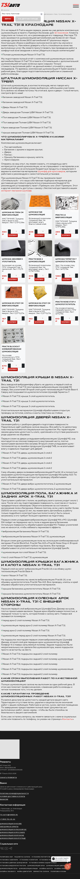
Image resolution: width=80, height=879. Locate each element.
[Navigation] (76, 6)
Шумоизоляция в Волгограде (13, 838)
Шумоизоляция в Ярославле (12, 832)
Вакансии (4, 799)
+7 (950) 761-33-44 (7, 819)
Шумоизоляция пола (8, 868)
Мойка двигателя (24, 871)
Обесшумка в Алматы (9, 826)
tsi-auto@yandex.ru (9, 814)
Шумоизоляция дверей (55, 865)
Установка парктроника (49, 859)
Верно (8, 19)
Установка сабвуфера (9, 859)
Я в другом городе (28, 19)
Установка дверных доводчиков (14, 862)
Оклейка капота (46, 868)
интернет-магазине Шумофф (16, 191)
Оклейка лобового (8, 871)
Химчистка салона (41, 871)
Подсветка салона (22, 857)
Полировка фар (6, 857)
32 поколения (61, 33)
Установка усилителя (29, 859)
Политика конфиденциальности (14, 793)
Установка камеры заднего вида (43, 862)
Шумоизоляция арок (36, 865)
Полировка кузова (58, 871)
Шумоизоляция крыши (28, 868)
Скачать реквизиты (8, 777)
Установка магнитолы (41, 857)
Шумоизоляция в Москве (11, 823)
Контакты (67, 719)
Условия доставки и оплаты (12, 796)
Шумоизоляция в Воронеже (12, 835)
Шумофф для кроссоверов (51, 171)
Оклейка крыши (60, 868)
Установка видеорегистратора (13, 865)
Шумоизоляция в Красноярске (13, 829)
